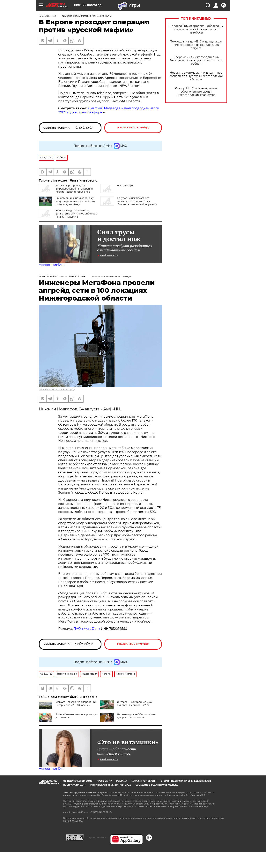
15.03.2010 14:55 (47, 15)
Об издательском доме (77, 781)
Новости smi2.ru (52, 265)
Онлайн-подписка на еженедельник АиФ (186, 781)
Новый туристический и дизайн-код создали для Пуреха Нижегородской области (196, 76)
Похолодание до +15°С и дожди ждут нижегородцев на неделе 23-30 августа (196, 45)
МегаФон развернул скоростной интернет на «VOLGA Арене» (75, 703)
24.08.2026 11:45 (48, 276)
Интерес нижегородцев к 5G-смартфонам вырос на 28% (135, 703)
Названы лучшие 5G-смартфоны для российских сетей (136, 716)
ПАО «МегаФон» (86, 629)
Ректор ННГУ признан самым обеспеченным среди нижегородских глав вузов (196, 92)
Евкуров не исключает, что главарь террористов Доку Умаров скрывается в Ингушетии (137, 201)
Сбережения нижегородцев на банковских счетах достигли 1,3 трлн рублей (196, 60)
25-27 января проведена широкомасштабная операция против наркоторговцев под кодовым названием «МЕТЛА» (66, 190)
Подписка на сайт (74, 785)
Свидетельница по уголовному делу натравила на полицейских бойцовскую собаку (75, 201)
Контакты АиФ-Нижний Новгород (110, 785)
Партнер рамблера (97, 837)
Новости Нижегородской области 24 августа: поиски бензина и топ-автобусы (196, 29)
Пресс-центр (104, 781)
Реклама (121, 781)
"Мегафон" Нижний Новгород (57, 389)
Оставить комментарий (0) (133, 127)
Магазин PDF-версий (143, 781)
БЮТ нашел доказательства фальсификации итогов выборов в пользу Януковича (76, 213)
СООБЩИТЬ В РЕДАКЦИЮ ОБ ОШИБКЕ (157, 785)
